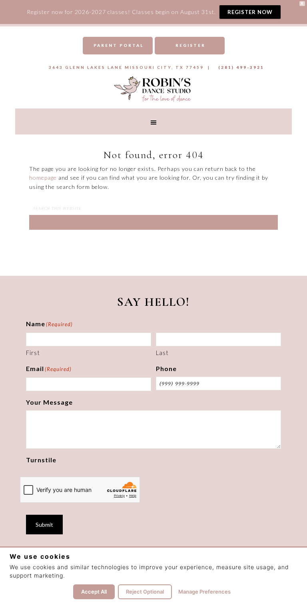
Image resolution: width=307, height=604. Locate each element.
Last (162, 352)
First (33, 352)
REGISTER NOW (250, 12)
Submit (44, 524)
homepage (43, 177)
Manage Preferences (204, 591)
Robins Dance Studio (153, 88)
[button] (153, 121)
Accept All (94, 591)
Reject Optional (145, 591)
